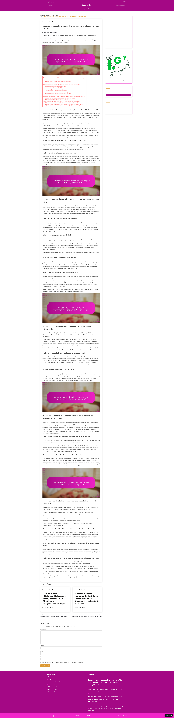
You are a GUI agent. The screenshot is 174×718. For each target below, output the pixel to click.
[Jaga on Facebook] (119, 716)
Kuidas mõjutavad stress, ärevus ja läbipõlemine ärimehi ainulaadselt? (59, 80)
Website (42, 656)
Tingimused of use (53, 689)
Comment (43, 629)
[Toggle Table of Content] (83, 78)
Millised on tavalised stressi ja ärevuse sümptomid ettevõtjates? (58, 81)
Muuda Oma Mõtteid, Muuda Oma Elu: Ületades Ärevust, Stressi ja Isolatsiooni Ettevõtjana (105, 690)
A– (52, 1)
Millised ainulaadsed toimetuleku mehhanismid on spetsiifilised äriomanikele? (61, 92)
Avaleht (51, 5)
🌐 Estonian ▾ (169, 715)
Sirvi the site (51, 684)
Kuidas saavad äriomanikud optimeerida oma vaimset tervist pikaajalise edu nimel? (62, 105)
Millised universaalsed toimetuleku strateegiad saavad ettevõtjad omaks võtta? (61, 84)
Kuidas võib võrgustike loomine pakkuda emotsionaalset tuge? (58, 93)
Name (42, 645)
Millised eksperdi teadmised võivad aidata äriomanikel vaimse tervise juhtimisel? (61, 101)
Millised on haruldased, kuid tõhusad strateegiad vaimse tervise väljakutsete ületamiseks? (64, 96)
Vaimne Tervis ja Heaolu (49, 21)
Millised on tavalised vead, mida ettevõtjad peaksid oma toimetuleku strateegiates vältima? (64, 104)
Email (42, 651)
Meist (93, 9)
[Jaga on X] (121, 716)
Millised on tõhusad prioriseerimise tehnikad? (54, 87)
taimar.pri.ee (87, 5)
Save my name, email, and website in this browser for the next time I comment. (62, 662)
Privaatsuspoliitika (53, 686)
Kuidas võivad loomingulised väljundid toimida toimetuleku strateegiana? (60, 98)
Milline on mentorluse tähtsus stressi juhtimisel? (55, 95)
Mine (119, 95)
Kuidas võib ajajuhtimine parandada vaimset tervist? (56, 86)
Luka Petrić (54, 32)
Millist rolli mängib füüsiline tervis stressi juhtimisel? (56, 89)
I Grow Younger (121, 80)
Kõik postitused (120, 5)
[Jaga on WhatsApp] (126, 716)
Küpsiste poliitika (52, 691)
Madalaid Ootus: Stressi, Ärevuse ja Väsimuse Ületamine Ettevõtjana (107, 706)
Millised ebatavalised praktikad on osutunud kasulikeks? (56, 99)
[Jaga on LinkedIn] (124, 716)
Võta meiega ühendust (84, 9)
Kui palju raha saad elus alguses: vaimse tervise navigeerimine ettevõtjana (104, 709)
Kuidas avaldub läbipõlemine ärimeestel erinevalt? (55, 83)
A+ (49, 1)
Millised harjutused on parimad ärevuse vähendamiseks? (56, 90)
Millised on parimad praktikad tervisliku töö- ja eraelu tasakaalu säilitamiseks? (61, 102)
